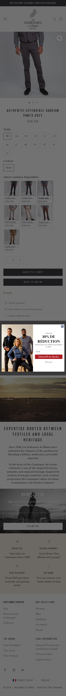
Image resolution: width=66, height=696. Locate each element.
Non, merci (48, 362)
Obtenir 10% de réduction (49, 357)
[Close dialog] (62, 326)
